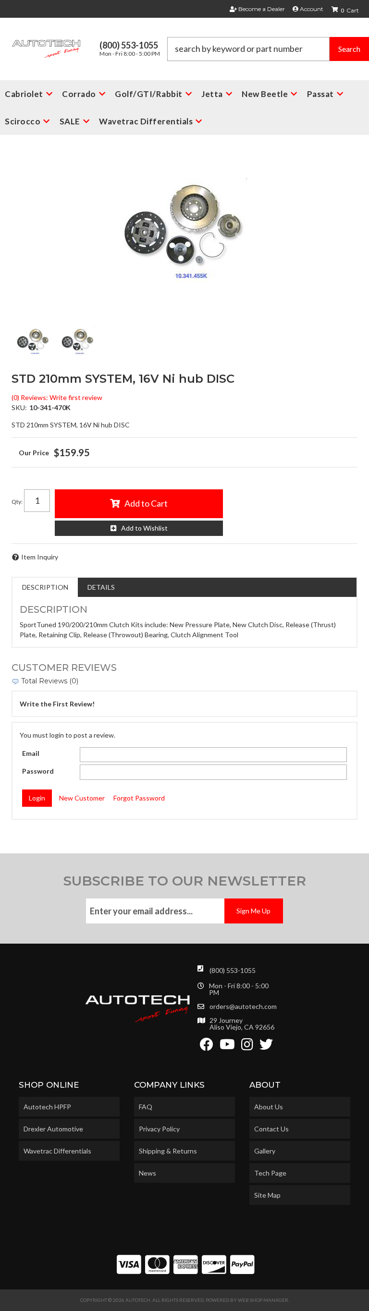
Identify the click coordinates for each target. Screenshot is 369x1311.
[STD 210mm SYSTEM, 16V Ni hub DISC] (184, 231)
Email (30, 753)
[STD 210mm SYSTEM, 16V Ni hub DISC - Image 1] (33, 341)
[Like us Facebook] (206, 1047)
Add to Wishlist (144, 528)
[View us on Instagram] (247, 1047)
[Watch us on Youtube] (227, 1047)
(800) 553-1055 (232, 970)
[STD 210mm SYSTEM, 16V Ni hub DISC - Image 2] (78, 341)
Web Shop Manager (263, 1300)
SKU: (19, 407)
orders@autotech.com (243, 1006)
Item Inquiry (39, 557)
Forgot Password (139, 798)
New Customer (82, 798)
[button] (268, 49)
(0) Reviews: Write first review (57, 397)
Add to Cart (146, 503)
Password (38, 771)
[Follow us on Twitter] (266, 1047)
